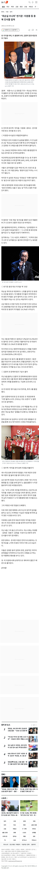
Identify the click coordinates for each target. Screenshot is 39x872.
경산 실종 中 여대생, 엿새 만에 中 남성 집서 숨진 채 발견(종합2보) (17, 747)
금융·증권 (34, 825)
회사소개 (5, 844)
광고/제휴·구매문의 (15, 844)
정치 (5, 821)
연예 (3, 774)
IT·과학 (24, 829)
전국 (2, 12)
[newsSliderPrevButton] (31, 725)
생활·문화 (5, 832)
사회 (14, 821)
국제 (34, 821)
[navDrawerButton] (36, 2)
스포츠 (3, 798)
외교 (14, 825)
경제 (24, 821)
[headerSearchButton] (29, 2)
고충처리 (33, 844)
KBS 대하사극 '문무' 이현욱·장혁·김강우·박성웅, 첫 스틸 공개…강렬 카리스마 (17, 756)
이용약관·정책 (25, 844)
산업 (5, 829)
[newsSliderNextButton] (36, 725)
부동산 (14, 829)
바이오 (34, 829)
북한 (24, 825)
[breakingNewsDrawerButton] (33, 2)
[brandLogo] (4, 2)
